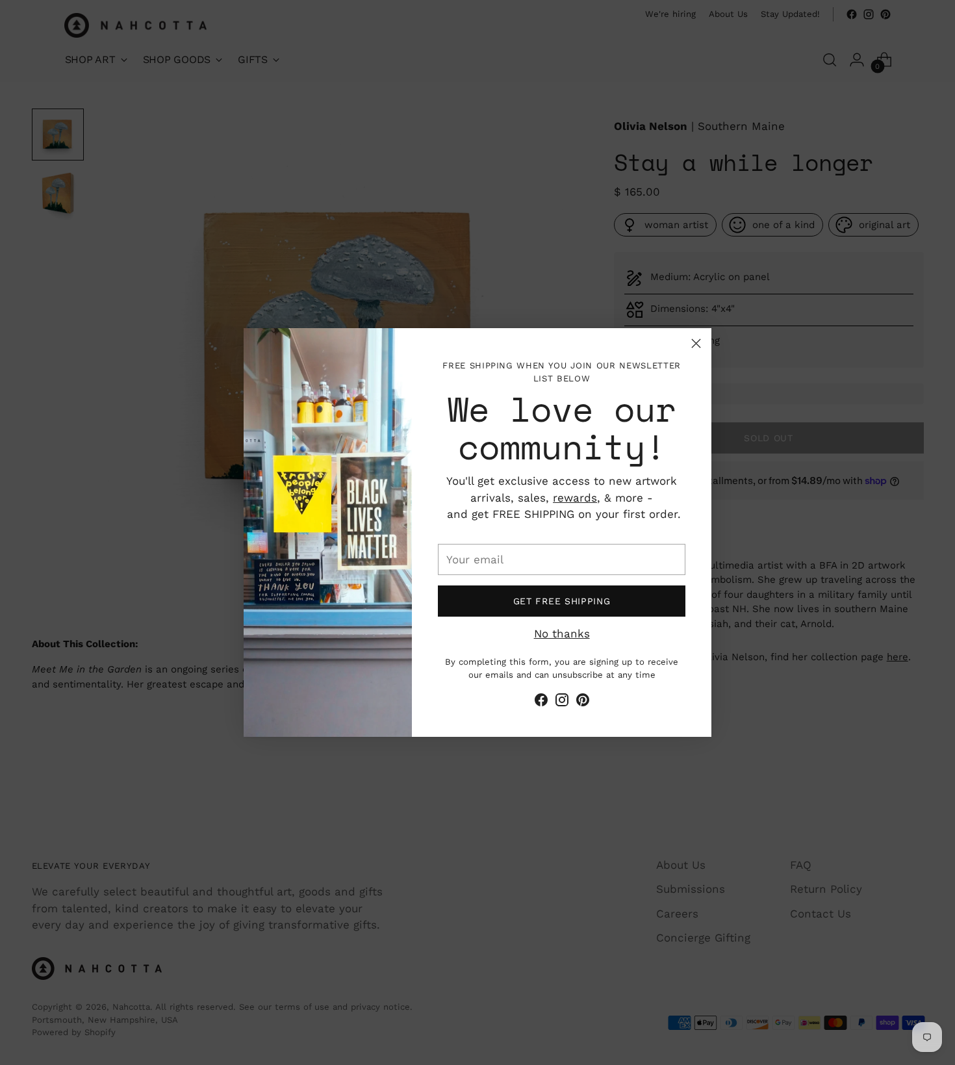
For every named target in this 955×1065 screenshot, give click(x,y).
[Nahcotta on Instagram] (562, 702)
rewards (575, 497)
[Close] (696, 343)
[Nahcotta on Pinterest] (583, 702)
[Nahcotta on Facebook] (541, 702)
